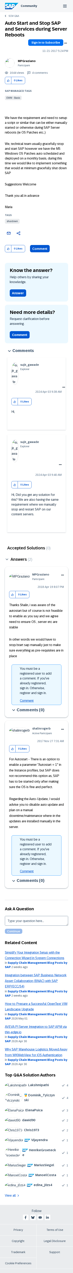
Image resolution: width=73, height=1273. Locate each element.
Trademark (18, 1252)
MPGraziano (27, 61)
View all (10, 1195)
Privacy (18, 1229)
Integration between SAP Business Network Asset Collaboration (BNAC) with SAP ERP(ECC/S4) (36, 980)
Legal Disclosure (55, 1241)
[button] (8, 80)
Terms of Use (54, 1229)
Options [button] (65, 43)
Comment (39, 248)
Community (29, 5)
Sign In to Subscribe (45, 42)
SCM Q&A (14, 16)
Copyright (18, 1241)
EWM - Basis (13, 97)
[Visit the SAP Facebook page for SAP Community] (25, 1217)
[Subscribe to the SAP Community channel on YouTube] (40, 1217)
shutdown (12, 221)
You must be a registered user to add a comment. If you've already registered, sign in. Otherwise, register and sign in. (36, 681)
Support (54, 1252)
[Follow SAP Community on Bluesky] (32, 1217)
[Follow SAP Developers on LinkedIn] (47, 1217)
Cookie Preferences (18, 1263)
